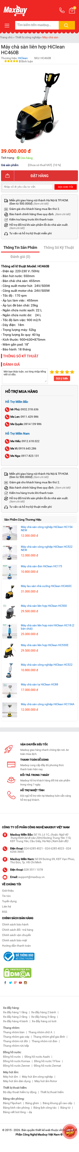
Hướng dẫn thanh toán (16, 945)
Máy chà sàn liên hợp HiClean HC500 (44, 605)
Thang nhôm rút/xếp (16, 1045)
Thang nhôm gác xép (16, 1036)
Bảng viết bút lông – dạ (17, 1112)
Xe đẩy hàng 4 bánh (15, 1021)
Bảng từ (65, 1107)
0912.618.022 (25, 441)
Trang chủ (6, 37)
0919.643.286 (23, 448)
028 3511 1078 (33, 869)
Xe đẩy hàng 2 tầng (15, 1016)
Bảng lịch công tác (45, 1107)
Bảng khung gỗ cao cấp (57, 1103)
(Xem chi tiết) (41, 203)
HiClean (23, 58)
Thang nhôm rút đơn (44, 1041)
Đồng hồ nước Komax (16, 1061)
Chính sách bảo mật (14, 940)
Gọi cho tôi (65, 186)
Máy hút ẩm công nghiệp (37, 1076)
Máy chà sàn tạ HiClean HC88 (39, 684)
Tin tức (6, 896)
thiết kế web (42, 1130)
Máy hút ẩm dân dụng (17, 1081)
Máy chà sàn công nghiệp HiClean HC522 (47, 664)
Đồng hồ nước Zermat (47, 1065)
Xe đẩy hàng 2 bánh (43, 1012)
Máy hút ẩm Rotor (45, 1081)
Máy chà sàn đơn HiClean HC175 (41, 566)
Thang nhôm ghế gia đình (49, 1036)
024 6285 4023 (54, 848)
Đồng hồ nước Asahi (37, 1056)
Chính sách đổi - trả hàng (17, 929)
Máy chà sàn (50, 37)
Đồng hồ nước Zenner (16, 1065)
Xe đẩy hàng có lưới (44, 1021)
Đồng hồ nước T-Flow (47, 1061)
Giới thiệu (8, 890)
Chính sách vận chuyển (16, 935)
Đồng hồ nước (12, 1056)
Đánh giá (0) (20, 256)
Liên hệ (6, 906)
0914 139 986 (26, 424)
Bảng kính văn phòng (16, 1107)
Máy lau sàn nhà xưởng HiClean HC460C (46, 586)
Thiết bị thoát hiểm (52, 1092)
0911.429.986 (24, 416)
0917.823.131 (24, 455)
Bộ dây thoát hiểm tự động (19, 1092)
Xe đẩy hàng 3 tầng (43, 1016)
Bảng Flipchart (12, 1103)
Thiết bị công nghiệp (27, 37)
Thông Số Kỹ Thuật (59, 247)
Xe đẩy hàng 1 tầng (15, 1012)
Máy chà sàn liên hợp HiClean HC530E (44, 645)
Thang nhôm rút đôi (15, 1041)
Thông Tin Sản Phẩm (20, 247)
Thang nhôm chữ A (40, 1032)
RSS (4, 911)
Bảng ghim (32, 1103)
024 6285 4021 (33, 848)
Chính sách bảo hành (15, 924)
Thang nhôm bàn (14, 1032)
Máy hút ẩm (10, 1076)
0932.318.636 (24, 409)
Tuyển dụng (9, 901)
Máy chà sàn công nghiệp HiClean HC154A (47, 704)
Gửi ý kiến (62, 378)
